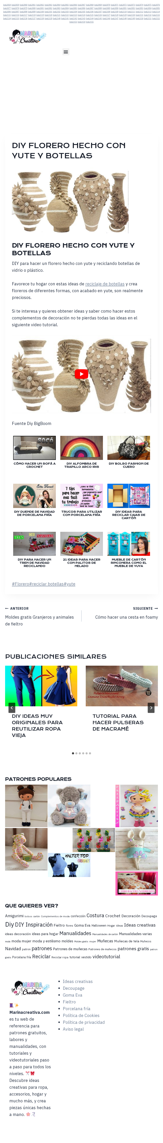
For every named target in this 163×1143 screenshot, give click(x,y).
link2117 (23, 15)
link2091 (123, 8)
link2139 (48, 18)
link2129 (123, 15)
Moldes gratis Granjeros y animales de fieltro (39, 616)
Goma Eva (82, 925)
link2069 (98, 5)
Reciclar (41, 956)
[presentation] (41, 686)
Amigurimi (14, 915)
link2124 (81, 15)
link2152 (156, 18)
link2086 (81, 8)
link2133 (156, 15)
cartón (36, 916)
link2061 (32, 5)
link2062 (40, 5)
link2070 (106, 5)
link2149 (131, 18)
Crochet (112, 915)
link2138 (40, 18)
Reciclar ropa (60, 957)
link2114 (156, 11)
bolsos (28, 916)
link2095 (156, 8)
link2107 (98, 11)
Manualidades (75, 933)
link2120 (48, 15)
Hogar (111, 925)
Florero (20, 584)
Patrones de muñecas (70, 949)
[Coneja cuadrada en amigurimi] (136, 849)
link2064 (56, 5)
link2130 (131, 15)
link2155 (90, 22)
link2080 (32, 8)
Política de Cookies (81, 1015)
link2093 (139, 8)
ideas (119, 925)
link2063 (48, 5)
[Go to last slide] (11, 708)
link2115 (7, 15)
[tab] (73, 753)
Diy (9, 924)
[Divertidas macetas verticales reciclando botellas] (94, 840)
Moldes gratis (81, 941)
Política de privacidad (84, 1022)
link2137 (32, 18)
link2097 (15, 11)
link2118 (32, 15)
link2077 (7, 8)
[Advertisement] (81, 91)
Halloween (98, 925)
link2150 (139, 18)
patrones (42, 948)
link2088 (98, 8)
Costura (95, 915)
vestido (86, 957)
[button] (65, 51)
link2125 (90, 15)
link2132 (148, 15)
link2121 (56, 15)
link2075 (148, 5)
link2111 (131, 11)
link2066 (73, 5)
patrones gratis (133, 948)
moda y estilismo (46, 940)
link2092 (131, 8)
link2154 (81, 22)
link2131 (139, 15)
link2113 (148, 11)
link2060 (23, 5)
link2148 (123, 18)
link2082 (48, 8)
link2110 (123, 11)
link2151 (148, 18)
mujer (92, 941)
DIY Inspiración (34, 924)
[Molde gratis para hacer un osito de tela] (26, 849)
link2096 (7, 11)
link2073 (131, 5)
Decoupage (149, 916)
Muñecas (105, 940)
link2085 (73, 8)
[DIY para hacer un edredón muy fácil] (136, 883)
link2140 (56, 18)
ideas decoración (18, 934)
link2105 (81, 11)
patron (26, 949)
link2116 (15, 15)
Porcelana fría (21, 957)
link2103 (65, 11)
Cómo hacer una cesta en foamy (126, 613)
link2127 (106, 15)
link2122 (65, 15)
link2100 (40, 11)
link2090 (114, 8)
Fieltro (59, 925)
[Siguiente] (151, 708)
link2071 (114, 5)
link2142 (73, 18)
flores (69, 925)
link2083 (56, 8)
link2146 (106, 18)
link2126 (98, 15)
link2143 (81, 18)
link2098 (23, 11)
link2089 (106, 8)
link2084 (65, 8)
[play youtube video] (81, 374)
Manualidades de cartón (105, 934)
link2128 (114, 15)
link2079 (23, 8)
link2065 (65, 5)
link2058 (7, 5)
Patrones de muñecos (103, 949)
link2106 (90, 11)
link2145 (98, 18)
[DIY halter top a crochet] (69, 865)
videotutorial (106, 956)
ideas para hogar (45, 933)
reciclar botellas (46, 584)
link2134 (7, 18)
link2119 (40, 15)
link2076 (156, 5)
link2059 (15, 5)
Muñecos (145, 941)
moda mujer (21, 940)
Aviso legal (73, 1029)
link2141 (65, 18)
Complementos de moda (55, 916)
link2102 (56, 11)
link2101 (48, 11)
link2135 (15, 18)
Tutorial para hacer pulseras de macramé (118, 723)
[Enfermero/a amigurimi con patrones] (26, 806)
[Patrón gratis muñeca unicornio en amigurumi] (136, 806)
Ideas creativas (140, 925)
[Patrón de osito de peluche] (69, 806)
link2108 (106, 11)
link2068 (90, 5)
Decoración (130, 915)
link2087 (90, 8)
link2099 (32, 11)
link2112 (139, 11)
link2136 (23, 18)
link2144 (90, 18)
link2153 (73, 22)
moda (7, 941)
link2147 (114, 18)
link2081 (40, 8)
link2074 (139, 5)
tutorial (74, 957)
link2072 (123, 5)
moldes (67, 941)
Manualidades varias (135, 933)
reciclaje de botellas (105, 284)
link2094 (148, 8)
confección (78, 916)
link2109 (114, 11)
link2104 (73, 11)
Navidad (13, 948)
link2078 (15, 8)
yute (69, 584)
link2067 (81, 5)
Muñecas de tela (126, 941)
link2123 (73, 15)
